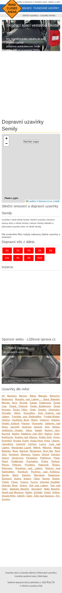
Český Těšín (20, 409)
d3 (28, 250)
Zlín (57, 495)
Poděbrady (17, 461)
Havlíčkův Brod (20, 420)
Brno (14, 402)
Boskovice (7, 399)
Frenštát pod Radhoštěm (27, 416)
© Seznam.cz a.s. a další (48, 201)
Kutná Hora (36, 440)
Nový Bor (48, 451)
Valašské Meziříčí (19, 489)
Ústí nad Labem (38, 485)
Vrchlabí (38, 492)
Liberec (55, 440)
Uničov (23, 485)
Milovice (47, 447)
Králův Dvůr (45, 437)
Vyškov (56, 492)
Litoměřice (7, 444)
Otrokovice (17, 457)
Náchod (23, 451)
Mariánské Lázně (21, 447)
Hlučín (34, 420)
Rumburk (23, 471)
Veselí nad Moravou (13, 492)
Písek (57, 457)
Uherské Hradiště (50, 482)
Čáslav (33, 402)
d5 (39, 250)
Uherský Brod (9, 485)
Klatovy (48, 433)
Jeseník (38, 426)
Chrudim (6, 413)
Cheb (33, 409)
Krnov (56, 437)
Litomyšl (20, 444)
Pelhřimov (45, 457)
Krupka (17, 440)
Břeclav (6, 402)
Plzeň (5, 461)
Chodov (42, 409)
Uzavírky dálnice (28, 573)
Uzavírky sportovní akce (25, 576)
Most (15, 451)
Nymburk (14, 454)
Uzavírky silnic (12, 573)
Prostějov (30, 464)
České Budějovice (40, 406)
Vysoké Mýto (9, 495)
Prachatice (32, 461)
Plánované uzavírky (46, 8)
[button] (6, 138)
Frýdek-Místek (52, 416)
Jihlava (56, 426)
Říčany (56, 464)
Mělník (36, 447)
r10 (40, 258)
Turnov (34, 482)
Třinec (14, 482)
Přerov (5, 464)
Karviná (6, 433)
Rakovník (43, 464)
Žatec (29, 495)
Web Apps (43, 576)
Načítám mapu (31, 141)
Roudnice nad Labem (28, 468)
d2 (18, 250)
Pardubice (31, 457)
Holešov (55, 420)
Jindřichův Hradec (12, 430)
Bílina (33, 395)
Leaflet (31, 201)
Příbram (16, 464)
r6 (28, 258)
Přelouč (55, 461)
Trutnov (24, 482)
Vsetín (47, 492)
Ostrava (55, 454)
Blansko (42, 395)
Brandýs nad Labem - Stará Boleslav (37, 399)
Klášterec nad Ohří (32, 433)
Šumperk (7, 478)
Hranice (25, 423)
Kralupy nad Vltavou (26, 437)
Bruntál (23, 402)
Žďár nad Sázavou (44, 495)
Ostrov (5, 457)
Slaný (15, 475)
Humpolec (37, 423)
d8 (50, 250)
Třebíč (5, 482)
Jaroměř (14, 426)
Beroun (23, 395)
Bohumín (55, 395)
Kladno (15, 433)
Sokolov (26, 475)
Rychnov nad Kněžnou (45, 471)
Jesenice (27, 426)
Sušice (17, 478)
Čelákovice (45, 402)
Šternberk (39, 475)
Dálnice (27, 8)
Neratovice (35, 451)
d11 (7, 258)
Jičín (47, 426)
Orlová (45, 454)
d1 (7, 250)
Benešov (12, 395)
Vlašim (28, 492)
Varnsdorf (36, 489)
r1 (18, 258)
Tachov (46, 478)
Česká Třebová (18, 406)
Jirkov (29, 430)
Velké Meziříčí (52, 489)
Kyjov (47, 440)
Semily (5, 475)
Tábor (36, 478)
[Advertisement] (31, 86)
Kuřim (25, 440)
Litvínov (32, 444)
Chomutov (54, 409)
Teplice (56, 478)
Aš (3, 395)
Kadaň (38, 430)
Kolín (57, 433)
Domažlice (29, 413)
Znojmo (6, 499)
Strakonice (54, 475)
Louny (42, 444)
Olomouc (25, 454)
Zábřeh (21, 495)
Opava (36, 454)
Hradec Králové (10, 423)
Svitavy (27, 478)
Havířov (6, 420)
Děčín (17, 413)
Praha (44, 461)
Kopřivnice (7, 437)
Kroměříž (7, 440)
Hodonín (44, 420)
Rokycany (7, 468)
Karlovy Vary (52, 430)
